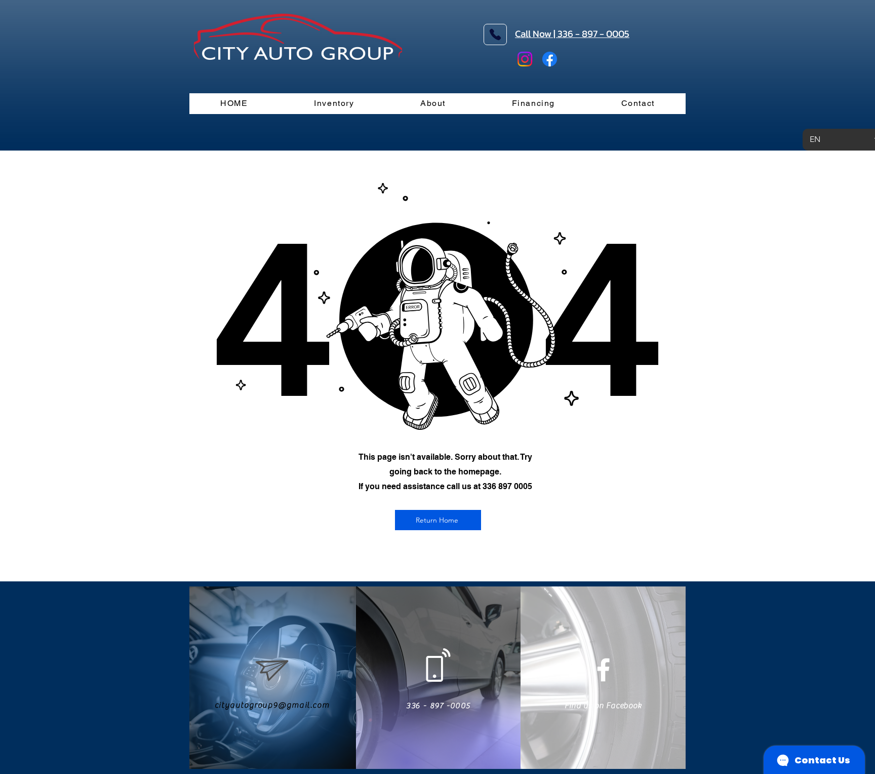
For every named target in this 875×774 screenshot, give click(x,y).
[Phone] (495, 34)
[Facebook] (550, 59)
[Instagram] (525, 59)
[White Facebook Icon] (603, 669)
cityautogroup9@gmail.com (272, 705)
